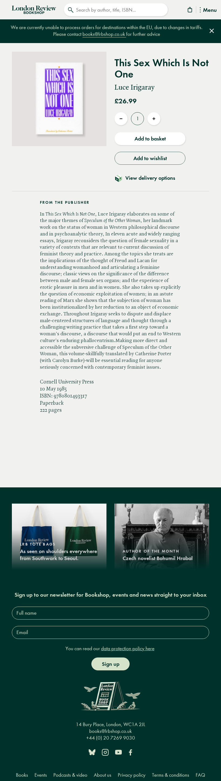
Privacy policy (132, 775)
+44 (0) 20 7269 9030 (110, 738)
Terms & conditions (170, 775)
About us (102, 775)
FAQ (200, 775)
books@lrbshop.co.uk (104, 34)
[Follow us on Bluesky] (92, 752)
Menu (210, 10)
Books (22, 775)
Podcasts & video (70, 775)
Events (40, 775)
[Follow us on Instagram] (105, 752)
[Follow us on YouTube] (118, 752)
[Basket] (190, 10)
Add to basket (150, 138)
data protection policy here (127, 648)
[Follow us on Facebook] (130, 752)
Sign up (110, 664)
